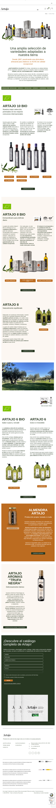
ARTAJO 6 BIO (28, 88)
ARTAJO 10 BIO (5, 88)
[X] (5, 2)
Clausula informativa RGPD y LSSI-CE (12, 683)
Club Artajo (18, 745)
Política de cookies (31, 791)
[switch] (51, 803)
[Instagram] (7, 2)
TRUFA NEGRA (50, 88)
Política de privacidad (22, 791)
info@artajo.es (34, 748)
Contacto (5, 747)
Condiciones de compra (12, 791)
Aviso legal (5, 791)
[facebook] (3, 2)
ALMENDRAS (43, 88)
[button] (52, 9)
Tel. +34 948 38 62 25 (35, 746)
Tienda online (6, 745)
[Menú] (54, 793)
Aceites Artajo (7, 743)
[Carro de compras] (48, 8)
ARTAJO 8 (20, 88)
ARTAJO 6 (35, 88)
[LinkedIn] (9, 2)
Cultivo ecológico (20, 743)
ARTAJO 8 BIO (13, 88)
